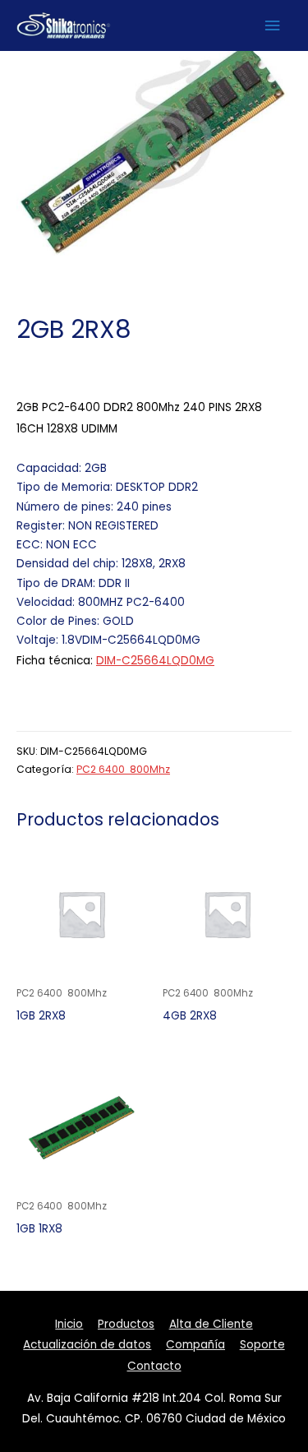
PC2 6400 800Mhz (123, 769)
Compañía (195, 1345)
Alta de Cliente (211, 1324)
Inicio (69, 1324)
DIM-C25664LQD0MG (155, 660)
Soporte (262, 1345)
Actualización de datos (87, 1345)
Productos (126, 1324)
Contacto (154, 1366)
